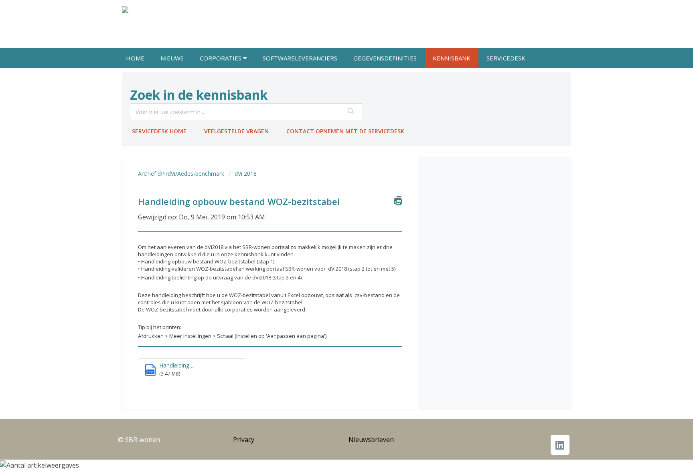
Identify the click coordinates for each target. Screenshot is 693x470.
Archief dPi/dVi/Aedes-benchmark (181, 173)
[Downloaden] (331, 130)
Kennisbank (451, 58)
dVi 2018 (246, 173)
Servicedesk (505, 58)
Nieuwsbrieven (371, 439)
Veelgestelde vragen (236, 131)
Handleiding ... (177, 365)
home (135, 58)
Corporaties (221, 58)
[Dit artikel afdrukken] (398, 200)
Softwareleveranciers (300, 58)
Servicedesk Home (159, 131)
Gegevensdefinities (385, 58)
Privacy (243, 439)
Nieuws (172, 58)
